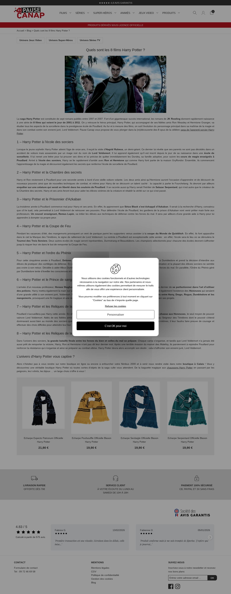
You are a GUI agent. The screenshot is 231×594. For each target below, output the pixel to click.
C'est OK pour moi (115, 325)
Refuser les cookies (115, 306)
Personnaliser (115, 314)
